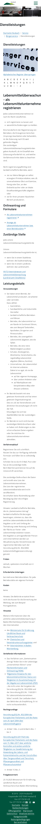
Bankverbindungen (20, 808)
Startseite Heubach (11, 33)
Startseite (16, 805)
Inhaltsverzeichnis (26, 813)
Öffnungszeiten (14, 811)
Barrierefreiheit (20, 822)
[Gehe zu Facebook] (27, 802)
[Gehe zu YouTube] (34, 802)
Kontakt (25, 805)
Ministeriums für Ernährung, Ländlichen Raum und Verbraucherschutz (20, 633)
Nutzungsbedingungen (20, 819)
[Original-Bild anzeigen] (20, 60)
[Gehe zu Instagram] (30, 802)
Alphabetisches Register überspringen (19, 74)
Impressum (28, 811)
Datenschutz (12, 813)
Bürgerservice (12, 36)
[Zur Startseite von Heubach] (9, 3)
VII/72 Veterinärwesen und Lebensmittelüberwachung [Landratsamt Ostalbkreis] (14, 274)
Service (25, 33)
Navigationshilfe (20, 816)
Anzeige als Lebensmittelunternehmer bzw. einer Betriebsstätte (20, 225)
